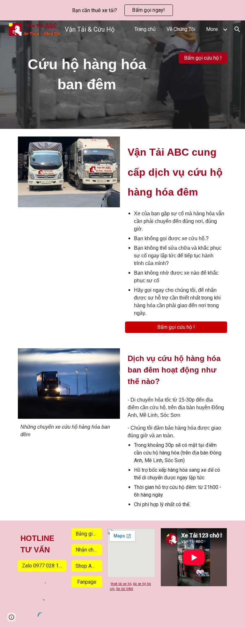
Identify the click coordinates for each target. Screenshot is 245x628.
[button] (237, 29)
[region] (122, 10)
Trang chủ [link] (145, 29)
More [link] (212, 29)
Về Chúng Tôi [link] (181, 29)
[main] (86, 74)
